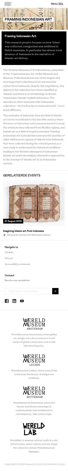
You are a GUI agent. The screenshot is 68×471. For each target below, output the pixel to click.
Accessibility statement (17, 264)
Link (34, 208)
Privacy (9, 258)
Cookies (9, 252)
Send (55, 291)
